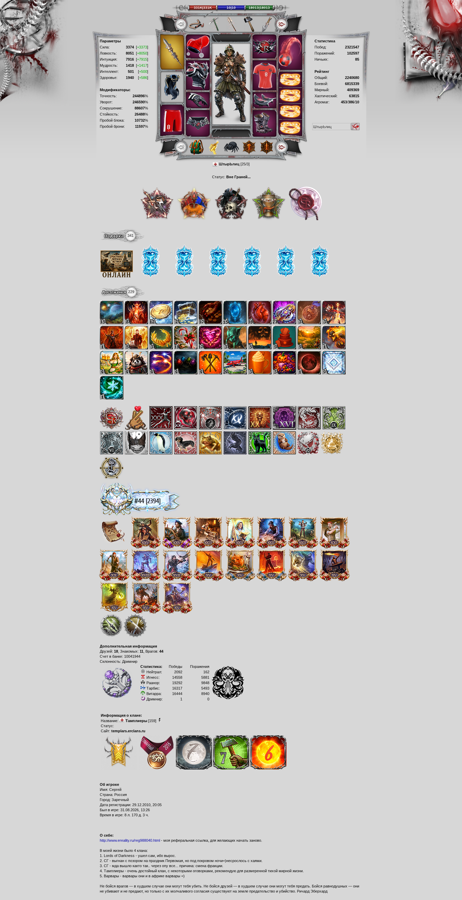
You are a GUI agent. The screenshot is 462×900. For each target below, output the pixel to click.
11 (141, 651)
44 (161, 651)
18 (116, 651)
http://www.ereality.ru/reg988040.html (130, 840)
